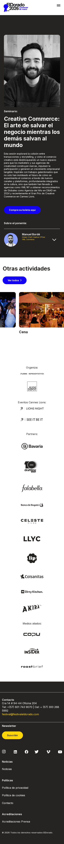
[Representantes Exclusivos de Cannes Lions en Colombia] (32, 373)
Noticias (7, 769)
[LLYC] (32, 538)
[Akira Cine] (32, 608)
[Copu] (32, 634)
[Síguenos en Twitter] (37, 751)
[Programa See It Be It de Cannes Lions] (32, 419)
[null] (32, 386)
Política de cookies (13, 795)
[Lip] (32, 558)
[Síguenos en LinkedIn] (15, 751)
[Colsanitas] (32, 576)
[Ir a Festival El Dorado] (16, 7)
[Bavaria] (32, 446)
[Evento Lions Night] (32, 408)
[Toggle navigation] (58, 5)
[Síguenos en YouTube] (60, 751)
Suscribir (12, 735)
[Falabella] (32, 487)
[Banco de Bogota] (32, 505)
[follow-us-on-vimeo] (48, 751)
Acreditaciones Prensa (16, 821)
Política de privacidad (15, 787)
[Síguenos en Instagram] (4, 751)
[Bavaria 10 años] (32, 466)
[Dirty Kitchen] (32, 591)
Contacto (7, 803)
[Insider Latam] (32, 650)
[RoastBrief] (32, 666)
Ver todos (13, 280)
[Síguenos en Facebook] (26, 752)
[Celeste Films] (32, 521)
